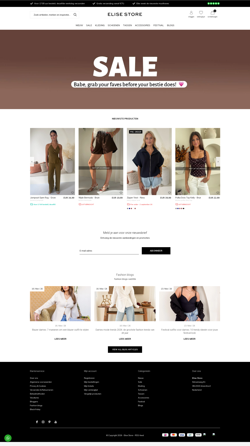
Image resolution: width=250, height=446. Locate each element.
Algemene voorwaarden (41, 382)
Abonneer (156, 250)
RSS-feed (139, 435)
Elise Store (128, 435)
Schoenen (114, 25)
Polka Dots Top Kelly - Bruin (188, 197)
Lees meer (60, 338)
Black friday (35, 409)
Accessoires (142, 25)
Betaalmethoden (37, 394)
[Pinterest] (49, 422)
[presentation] (32, 162)
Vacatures (34, 398)
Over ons (34, 378)
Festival (158, 25)
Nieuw (79, 25)
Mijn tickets (89, 386)
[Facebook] (37, 422)
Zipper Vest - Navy (136, 197)
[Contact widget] (8, 438)
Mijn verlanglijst (91, 390)
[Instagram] (43, 422)
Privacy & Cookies (38, 386)
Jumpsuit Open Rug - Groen (43, 197)
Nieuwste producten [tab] (125, 118)
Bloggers (34, 401)
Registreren (89, 378)
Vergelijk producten (92, 394)
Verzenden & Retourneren (41, 390)
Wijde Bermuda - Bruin (89, 197)
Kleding (100, 25)
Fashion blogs (36, 405)
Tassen (127, 25)
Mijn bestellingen (91, 382)
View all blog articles (125, 349)
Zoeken (75, 14)
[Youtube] (56, 422)
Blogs (170, 25)
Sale (89, 25)
